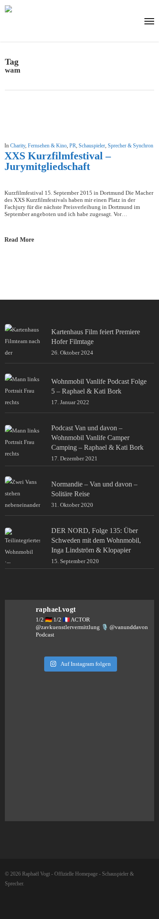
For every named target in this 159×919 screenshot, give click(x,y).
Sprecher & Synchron (130, 146)
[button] (149, 20)
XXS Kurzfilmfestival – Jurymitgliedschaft (57, 161)
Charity (17, 146)
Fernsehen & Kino (47, 146)
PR (72, 146)
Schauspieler (92, 146)
